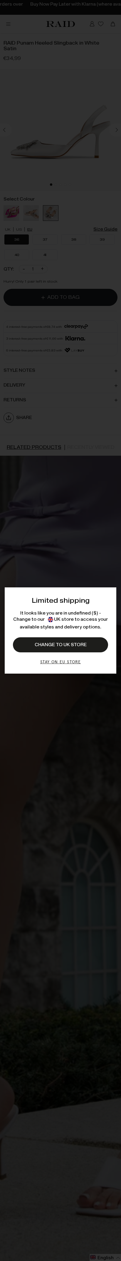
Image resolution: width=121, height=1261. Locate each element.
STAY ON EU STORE (60, 661)
